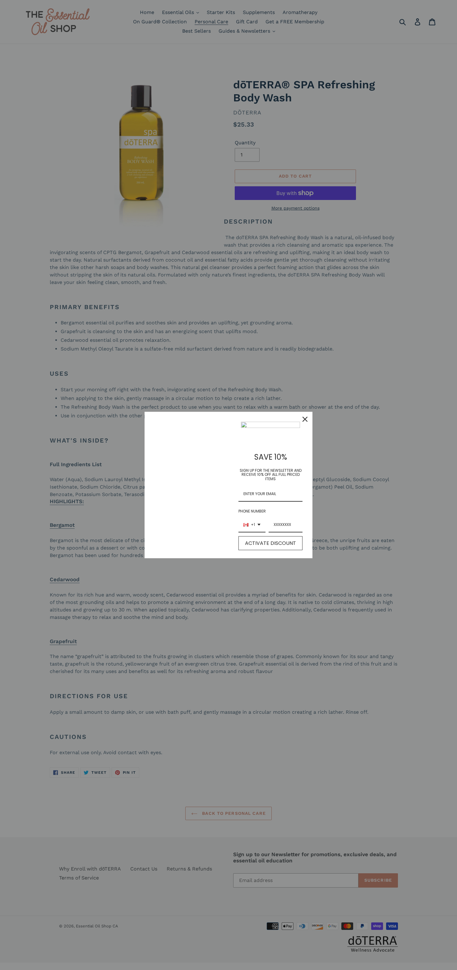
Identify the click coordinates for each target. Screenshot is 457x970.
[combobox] (251, 524)
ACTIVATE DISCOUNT (270, 543)
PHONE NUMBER (252, 511)
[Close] (305, 419)
